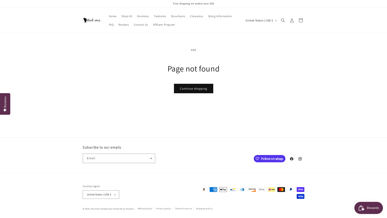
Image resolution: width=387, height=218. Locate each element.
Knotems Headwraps (102, 208)
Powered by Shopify (123, 208)
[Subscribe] (150, 158)
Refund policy (145, 208)
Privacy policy (163, 208)
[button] (283, 20)
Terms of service (183, 208)
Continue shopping (193, 88)
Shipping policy (204, 208)
